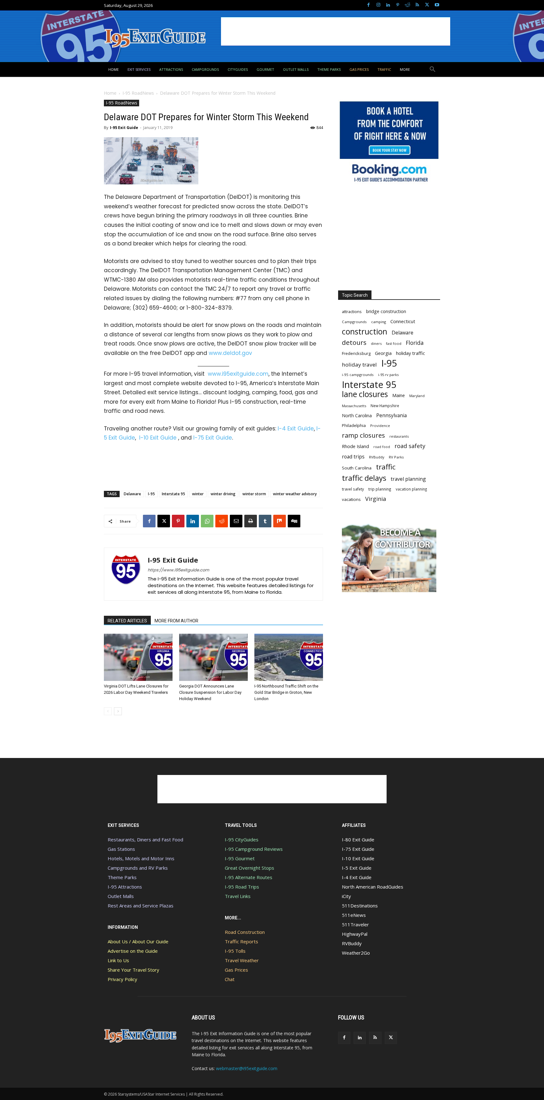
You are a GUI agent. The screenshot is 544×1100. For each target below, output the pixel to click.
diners (376, 343)
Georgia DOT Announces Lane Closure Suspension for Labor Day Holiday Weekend (210, 692)
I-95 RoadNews (138, 93)
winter (198, 494)
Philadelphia (354, 425)
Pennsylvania (391, 415)
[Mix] (279, 521)
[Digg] (294, 521)
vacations (351, 499)
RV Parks (396, 457)
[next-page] (118, 711)
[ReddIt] (221, 521)
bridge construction (386, 311)
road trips (353, 456)
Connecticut (402, 321)
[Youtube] (437, 5)
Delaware (132, 494)
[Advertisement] (335, 31)
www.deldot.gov (230, 353)
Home (110, 93)
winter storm (254, 494)
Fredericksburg (356, 353)
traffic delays (364, 477)
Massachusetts (354, 405)
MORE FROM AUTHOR (176, 620)
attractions (352, 311)
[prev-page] (108, 711)
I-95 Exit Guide (124, 127)
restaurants (399, 436)
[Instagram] (378, 5)
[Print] (250, 521)
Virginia (375, 499)
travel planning (408, 479)
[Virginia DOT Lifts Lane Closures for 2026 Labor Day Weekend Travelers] (138, 657)
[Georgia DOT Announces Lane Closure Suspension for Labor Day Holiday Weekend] (213, 657)
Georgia (383, 353)
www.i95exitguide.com (238, 374)
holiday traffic (410, 353)
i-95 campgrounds (358, 374)
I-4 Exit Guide (296, 428)
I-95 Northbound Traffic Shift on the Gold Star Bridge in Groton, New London (286, 692)
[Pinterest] (397, 5)
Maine (398, 395)
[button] (432, 69)
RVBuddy (376, 457)
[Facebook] (368, 5)
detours (354, 342)
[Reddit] (407, 5)
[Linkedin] (388, 5)
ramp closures (363, 435)
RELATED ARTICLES (127, 620)
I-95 (151, 494)
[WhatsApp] (207, 521)
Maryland (417, 395)
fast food (393, 343)
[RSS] (417, 5)
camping (378, 321)
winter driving (223, 494)
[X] (427, 5)
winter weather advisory (295, 494)
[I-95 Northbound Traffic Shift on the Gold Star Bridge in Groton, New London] (288, 657)
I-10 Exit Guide (158, 437)
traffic (385, 466)
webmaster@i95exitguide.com (246, 1068)
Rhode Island (355, 446)
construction (364, 331)
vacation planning (411, 488)
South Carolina (356, 468)
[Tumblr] (265, 521)
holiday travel (359, 364)
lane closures (365, 394)
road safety (409, 446)
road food (381, 447)
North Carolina (357, 415)
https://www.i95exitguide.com (178, 570)
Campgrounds (354, 321)
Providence (380, 425)
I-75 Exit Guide (212, 437)
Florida (415, 343)
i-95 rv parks (388, 374)
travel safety (353, 488)
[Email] (236, 521)
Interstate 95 (173, 494)
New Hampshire (385, 405)
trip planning (379, 488)
